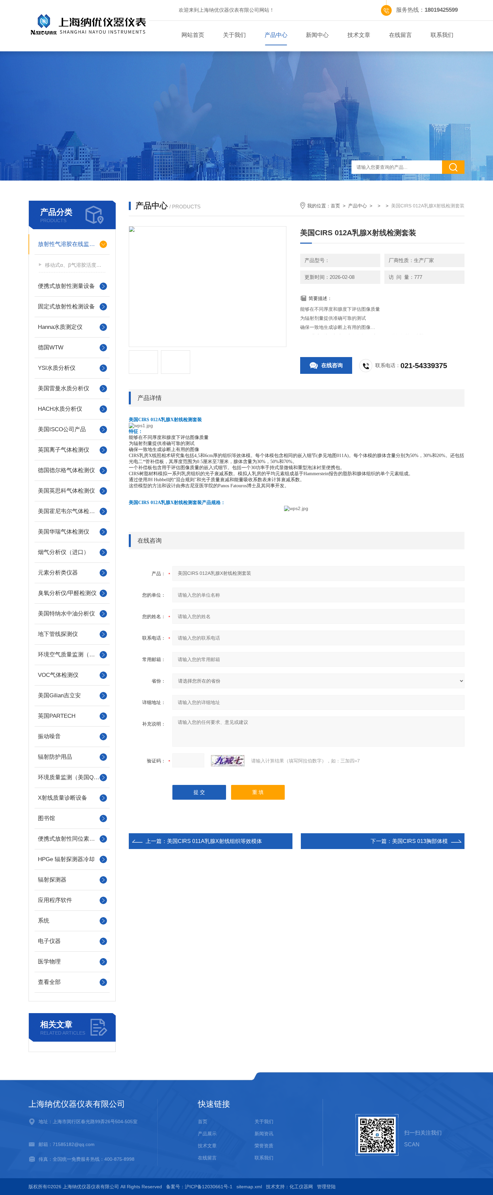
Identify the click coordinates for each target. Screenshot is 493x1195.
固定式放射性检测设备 (66, 306)
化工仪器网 (301, 1186)
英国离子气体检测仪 (63, 450)
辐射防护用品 (55, 757)
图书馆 (46, 818)
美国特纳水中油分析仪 (66, 613)
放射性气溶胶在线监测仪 (69, 244)
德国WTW (50, 347)
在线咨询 (332, 365)
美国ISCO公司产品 (62, 429)
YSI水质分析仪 (56, 368)
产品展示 (207, 1133)
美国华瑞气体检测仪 (63, 532)
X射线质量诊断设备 (62, 798)
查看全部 (49, 982)
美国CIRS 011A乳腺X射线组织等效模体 (214, 841)
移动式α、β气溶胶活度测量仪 (75, 265)
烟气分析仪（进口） (63, 552)
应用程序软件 (55, 900)
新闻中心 (317, 35)
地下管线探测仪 (58, 634)
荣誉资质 (264, 1145)
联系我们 (442, 35)
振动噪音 (49, 736)
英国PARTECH (56, 716)
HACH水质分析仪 (60, 409)
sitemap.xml (249, 1186)
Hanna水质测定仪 (60, 327)
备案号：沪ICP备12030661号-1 (199, 1186)
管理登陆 (326, 1186)
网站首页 (192, 35)
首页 (335, 205)
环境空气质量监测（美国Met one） (72, 654)
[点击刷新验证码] (227, 760)
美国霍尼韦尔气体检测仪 (69, 511)
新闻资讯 (264, 1133)
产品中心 (276, 35)
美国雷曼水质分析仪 (63, 388)
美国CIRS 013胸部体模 (420, 841)
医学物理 (49, 961)
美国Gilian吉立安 (59, 695)
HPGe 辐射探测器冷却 (66, 859)
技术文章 (358, 35)
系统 (43, 920)
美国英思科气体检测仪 (66, 491)
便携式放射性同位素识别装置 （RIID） (72, 839)
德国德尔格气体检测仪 (66, 470)
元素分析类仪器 (58, 572)
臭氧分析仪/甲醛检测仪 (67, 593)
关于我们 (234, 35)
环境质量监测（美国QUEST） (72, 777)
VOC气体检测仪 (58, 675)
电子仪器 (49, 941)
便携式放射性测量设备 (66, 286)
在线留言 (400, 35)
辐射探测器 (52, 880)
